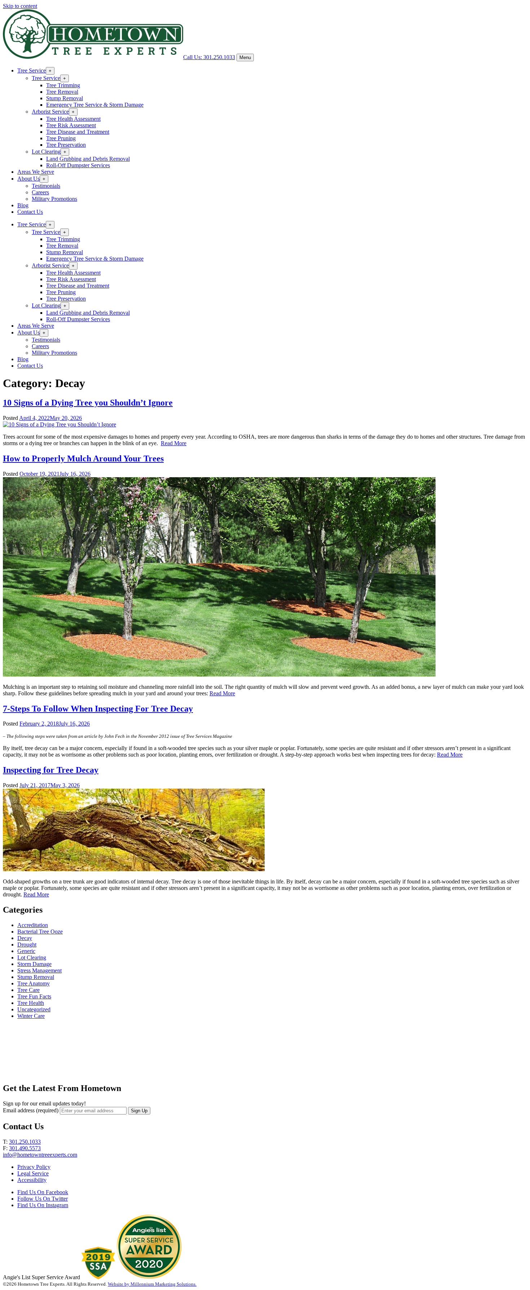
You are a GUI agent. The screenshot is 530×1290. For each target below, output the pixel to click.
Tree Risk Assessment (71, 125)
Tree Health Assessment (73, 119)
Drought (26, 944)
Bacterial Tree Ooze (40, 931)
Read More (173, 443)
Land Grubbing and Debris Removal (88, 159)
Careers (40, 192)
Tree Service (31, 70)
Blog (22, 205)
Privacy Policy (33, 1167)
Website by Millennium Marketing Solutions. (152, 1284)
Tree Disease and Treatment (77, 132)
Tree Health (30, 1003)
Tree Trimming (63, 85)
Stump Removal (64, 98)
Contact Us (30, 212)
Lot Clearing (46, 151)
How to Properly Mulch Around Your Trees (83, 458)
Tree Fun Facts (34, 996)
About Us (28, 179)
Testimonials (46, 186)
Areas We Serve (35, 172)
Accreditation (32, 925)
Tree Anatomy (33, 983)
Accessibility (32, 1180)
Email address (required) (30, 1110)
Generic (26, 951)
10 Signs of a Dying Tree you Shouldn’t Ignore (88, 402)
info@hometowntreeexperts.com (40, 1155)
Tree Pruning (61, 138)
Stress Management (39, 970)
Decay (24, 938)
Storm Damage (34, 964)
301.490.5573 (25, 1148)
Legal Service (33, 1173)
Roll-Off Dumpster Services (78, 165)
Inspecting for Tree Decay (50, 770)
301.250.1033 (25, 1142)
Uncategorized (33, 1009)
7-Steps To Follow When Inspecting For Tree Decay (98, 708)
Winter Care (31, 1016)
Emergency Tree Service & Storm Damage (94, 105)
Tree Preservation (66, 145)
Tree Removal (62, 92)
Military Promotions (54, 199)
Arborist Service (50, 111)
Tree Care (28, 990)
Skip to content (20, 6)
